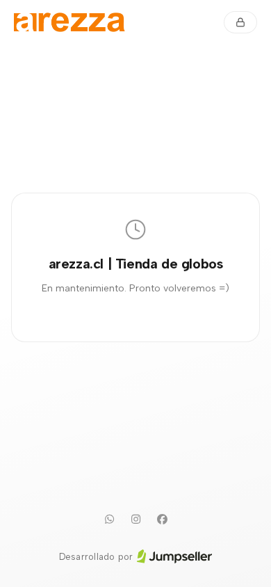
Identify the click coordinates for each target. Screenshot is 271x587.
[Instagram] (135, 519)
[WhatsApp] (109, 519)
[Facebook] (161, 519)
